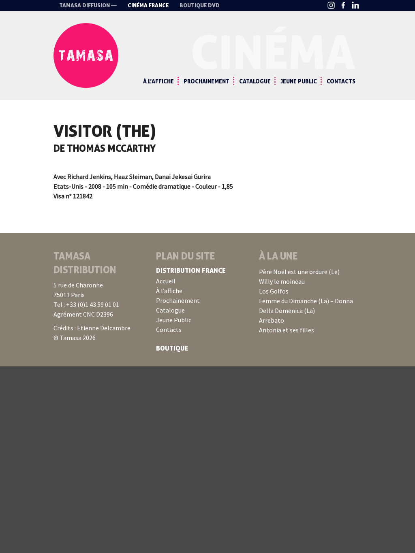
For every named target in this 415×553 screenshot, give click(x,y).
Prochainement (206, 81)
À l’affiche (158, 81)
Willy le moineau (282, 281)
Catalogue (255, 81)
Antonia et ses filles (286, 330)
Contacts (341, 81)
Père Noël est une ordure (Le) (299, 272)
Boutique (172, 348)
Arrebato (271, 320)
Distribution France (191, 270)
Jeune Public (298, 81)
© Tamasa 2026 (74, 338)
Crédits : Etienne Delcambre (91, 328)
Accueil (165, 281)
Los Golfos (274, 291)
